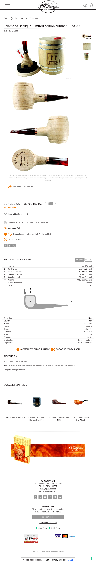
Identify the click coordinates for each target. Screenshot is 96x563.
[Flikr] (60, 498)
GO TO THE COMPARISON (67, 349)
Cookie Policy (55, 528)
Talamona (19, 18)
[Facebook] (10, 245)
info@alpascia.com (48, 489)
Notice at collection (32, 560)
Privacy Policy (42, 528)
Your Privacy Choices (56, 560)
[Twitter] (14, 245)
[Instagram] (36, 498)
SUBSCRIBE (48, 517)
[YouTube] (45, 498)
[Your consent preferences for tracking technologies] (91, 558)
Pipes (6, 18)
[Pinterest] (6, 245)
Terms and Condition (48, 523)
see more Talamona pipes (23, 186)
